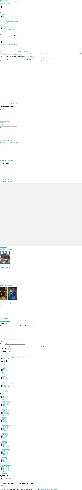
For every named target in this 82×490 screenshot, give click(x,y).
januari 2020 (5, 469)
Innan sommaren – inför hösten (7, 285)
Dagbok (2, 282)
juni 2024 (4, 417)
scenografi (4, 379)
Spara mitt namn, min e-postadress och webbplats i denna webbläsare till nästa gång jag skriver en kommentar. (28, 346)
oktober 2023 (5, 426)
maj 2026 (4, 397)
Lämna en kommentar (33, 51)
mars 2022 (4, 445)
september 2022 (6, 438)
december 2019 (6, 470)
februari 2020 (5, 468)
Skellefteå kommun (8, 22)
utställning (19, 265)
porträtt (4, 378)
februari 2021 (5, 460)
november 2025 (6, 402)
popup (7, 140)
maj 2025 (4, 407)
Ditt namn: (2, 478)
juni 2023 (4, 429)
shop (3, 380)
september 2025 (6, 403)
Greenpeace (5, 370)
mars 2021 (4, 459)
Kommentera (3, 336)
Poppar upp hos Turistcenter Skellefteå (9, 142)
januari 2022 (5, 447)
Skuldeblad (2, 124)
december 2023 (6, 423)
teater (1, 300)
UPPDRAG (4, 16)
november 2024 (6, 411)
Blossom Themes (43, 489)
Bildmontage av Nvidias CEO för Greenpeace (13, 357)
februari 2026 (5, 399)
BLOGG (4, 32)
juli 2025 (4, 405)
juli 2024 (4, 415)
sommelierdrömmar (7, 383)
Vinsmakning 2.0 (6, 355)
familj (3, 366)
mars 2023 (4, 433)
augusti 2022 (5, 439)
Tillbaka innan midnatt (5, 321)
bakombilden (5, 363)
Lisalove (3, 51)
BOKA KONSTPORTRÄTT (10, 29)
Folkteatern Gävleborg (5, 303)
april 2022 (4, 444)
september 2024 (6, 413)
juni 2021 (4, 455)
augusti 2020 (5, 466)
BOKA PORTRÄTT (8, 31)
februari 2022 (5, 446)
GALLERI (4, 15)
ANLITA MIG (5, 28)
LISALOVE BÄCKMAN (9, 25)
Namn (1, 338)
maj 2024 (4, 418)
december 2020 (6, 461)
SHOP (3, 14)
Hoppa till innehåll (4, 0)
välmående (5, 391)
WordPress (55, 489)
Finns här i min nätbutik (30, 56)
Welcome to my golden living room (8, 160)
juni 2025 (4, 406)
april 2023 (4, 431)
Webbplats (2, 343)
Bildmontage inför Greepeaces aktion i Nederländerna (15, 356)
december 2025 (6, 401)
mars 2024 (4, 420)
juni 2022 (4, 442)
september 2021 (6, 452)
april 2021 (4, 458)
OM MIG (4, 23)
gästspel (8, 265)
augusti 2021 (5, 453)
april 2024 (4, 419)
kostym (4, 375)
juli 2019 (4, 471)
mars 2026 (4, 398)
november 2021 (6, 450)
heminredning (5, 371)
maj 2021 (4, 457)
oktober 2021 (5, 451)
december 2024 (6, 410)
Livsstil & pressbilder (9, 20)
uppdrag (7, 179)
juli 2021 (4, 454)
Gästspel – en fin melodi (5, 267)
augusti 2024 (5, 414)
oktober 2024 (5, 412)
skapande (4, 382)
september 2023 (6, 427)
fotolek (1, 45)
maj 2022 (4, 443)
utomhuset (5, 388)
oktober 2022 (5, 437)
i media (4, 372)
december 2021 (6, 449)
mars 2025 (4, 409)
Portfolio (2, 179)
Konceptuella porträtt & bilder (11, 17)
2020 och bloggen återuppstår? (7, 249)
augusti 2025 (5, 404)
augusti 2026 (5, 396)
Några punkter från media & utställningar (13, 26)
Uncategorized (3, 247)
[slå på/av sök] (0, 34)
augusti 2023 (5, 428)
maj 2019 (4, 473)
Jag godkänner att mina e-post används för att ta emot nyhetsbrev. (17, 483)
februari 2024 (5, 421)
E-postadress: (3, 481)
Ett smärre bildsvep (7, 358)
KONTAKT (4, 27)
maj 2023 (4, 430)
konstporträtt (5, 374)
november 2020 (6, 462)
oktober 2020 (5, 463)
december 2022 (6, 435)
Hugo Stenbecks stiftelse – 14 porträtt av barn (14, 21)
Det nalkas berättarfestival (6, 181)
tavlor (10, 140)
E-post (2, 341)
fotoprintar (6, 45)
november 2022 (6, 436)
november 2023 (6, 425)
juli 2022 (4, 441)
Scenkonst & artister (9, 19)
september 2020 (6, 465)
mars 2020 (5, 467)
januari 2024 (5, 422)
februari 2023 (5, 434)
